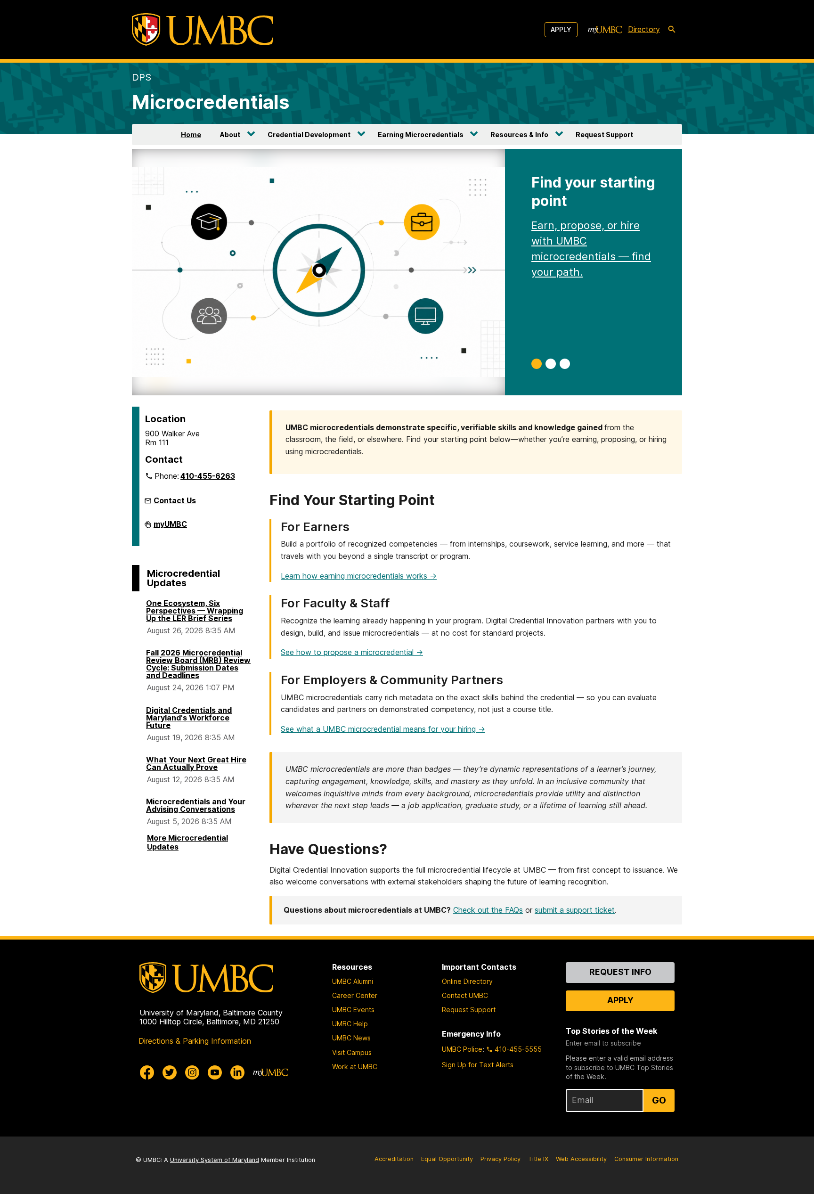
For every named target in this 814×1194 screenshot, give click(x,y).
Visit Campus (352, 1052)
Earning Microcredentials (421, 135)
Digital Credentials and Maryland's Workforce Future (189, 717)
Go (659, 1100)
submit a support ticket (575, 910)
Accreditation (394, 1158)
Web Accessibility (581, 1158)
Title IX (538, 1158)
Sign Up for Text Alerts (477, 1065)
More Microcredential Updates (187, 842)
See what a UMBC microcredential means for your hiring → (383, 729)
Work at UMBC (354, 1067)
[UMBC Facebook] (147, 1072)
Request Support (604, 135)
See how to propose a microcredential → (352, 652)
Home (191, 135)
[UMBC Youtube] (214, 1072)
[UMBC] (202, 29)
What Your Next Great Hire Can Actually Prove (196, 763)
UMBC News (351, 1038)
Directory (644, 29)
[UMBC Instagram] (192, 1072)
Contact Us (175, 500)
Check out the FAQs (488, 910)
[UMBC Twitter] (169, 1072)
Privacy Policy (500, 1158)
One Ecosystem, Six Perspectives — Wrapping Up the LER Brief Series (194, 610)
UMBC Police (462, 1049)
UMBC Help (350, 1024)
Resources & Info (519, 135)
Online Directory (467, 981)
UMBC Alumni (352, 981)
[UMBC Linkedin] (237, 1072)
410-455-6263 (207, 476)
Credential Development (309, 135)
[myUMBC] (605, 29)
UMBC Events (353, 1010)
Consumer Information (646, 1158)
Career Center (354, 995)
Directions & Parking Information (194, 1041)
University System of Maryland (214, 1159)
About (230, 135)
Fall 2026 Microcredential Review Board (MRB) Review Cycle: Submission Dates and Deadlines (198, 664)
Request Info (620, 972)
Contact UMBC (465, 995)
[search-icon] (671, 29)
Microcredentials (210, 102)
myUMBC (170, 526)
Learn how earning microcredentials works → (359, 576)
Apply (561, 29)
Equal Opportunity (447, 1158)
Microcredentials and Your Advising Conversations (195, 805)
